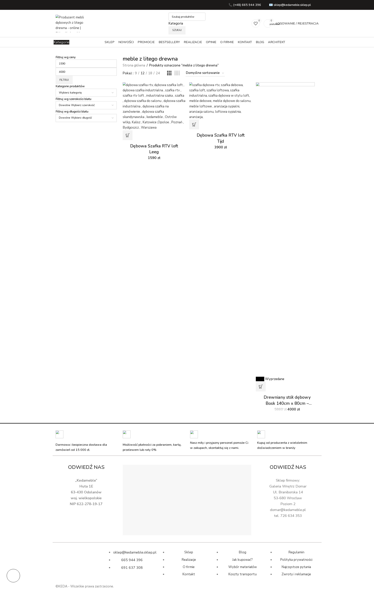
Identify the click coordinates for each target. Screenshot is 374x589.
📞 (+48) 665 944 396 (245, 5)
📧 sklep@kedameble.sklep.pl (290, 5)
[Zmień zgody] (13, 575)
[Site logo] (71, 23)
